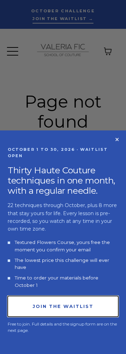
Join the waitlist (63, 306)
